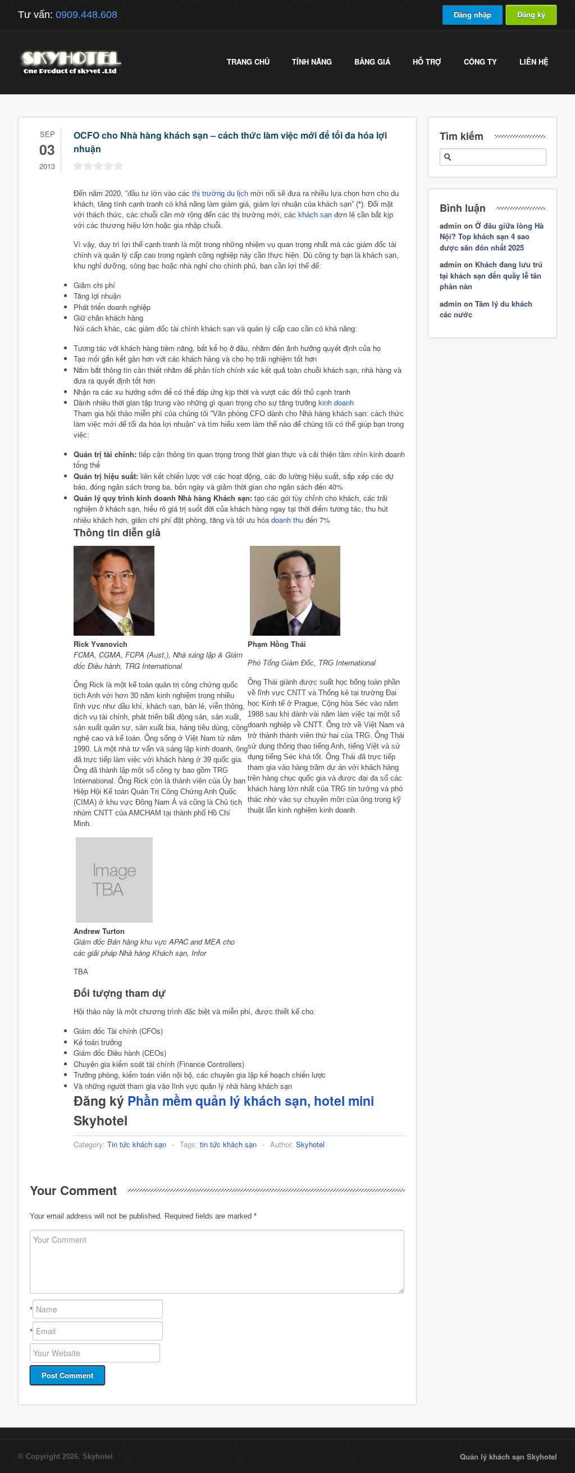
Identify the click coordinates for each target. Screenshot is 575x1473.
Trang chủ (248, 61)
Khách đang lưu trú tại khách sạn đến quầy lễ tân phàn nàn (491, 275)
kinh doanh (336, 402)
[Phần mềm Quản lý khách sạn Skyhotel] (69, 75)
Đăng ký (531, 14)
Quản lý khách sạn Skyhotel (508, 1456)
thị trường (208, 193)
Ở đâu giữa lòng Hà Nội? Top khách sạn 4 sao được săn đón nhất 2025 (492, 236)
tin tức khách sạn (228, 1144)
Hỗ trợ (427, 61)
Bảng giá (372, 61)
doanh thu (287, 519)
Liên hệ (534, 61)
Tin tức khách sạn (136, 1144)
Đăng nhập (472, 14)
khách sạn (315, 215)
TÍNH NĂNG (312, 61)
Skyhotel (310, 1144)
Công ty (480, 61)
